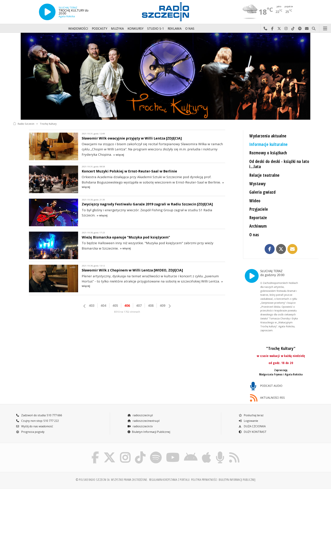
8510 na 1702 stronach (127, 311)
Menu (325, 28)
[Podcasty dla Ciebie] (220, 452)
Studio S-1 (155, 28)
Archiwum (258, 226)
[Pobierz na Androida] (191, 452)
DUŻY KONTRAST (255, 432)
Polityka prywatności (204, 480)
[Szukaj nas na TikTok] (140, 452)
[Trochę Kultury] (165, 76)
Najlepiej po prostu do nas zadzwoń (265, 28)
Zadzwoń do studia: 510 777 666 (41, 415)
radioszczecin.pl (142, 415)
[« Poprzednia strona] (84, 306)
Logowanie (250, 421)
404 (103, 305)
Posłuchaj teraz (253, 415)
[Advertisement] (50, 518)
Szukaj (313, 28)
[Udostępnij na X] (281, 249)
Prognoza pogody (32, 432)
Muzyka (117, 28)
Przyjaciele (258, 209)
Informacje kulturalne (268, 144)
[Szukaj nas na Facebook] (95, 452)
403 (91, 305)
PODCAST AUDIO (270, 386)
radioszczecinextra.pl (145, 421)
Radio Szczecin (26, 123)
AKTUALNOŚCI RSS (272, 398)
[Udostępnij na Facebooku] (270, 249)
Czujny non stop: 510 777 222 (40, 421)
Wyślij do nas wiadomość (306, 28)
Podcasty (99, 28)
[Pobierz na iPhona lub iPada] (206, 452)
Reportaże (258, 217)
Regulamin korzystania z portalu (169, 480)
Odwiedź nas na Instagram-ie (286, 28)
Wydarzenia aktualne (267, 136)
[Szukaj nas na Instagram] (125, 452)
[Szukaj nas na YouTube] (173, 452)
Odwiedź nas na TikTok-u (292, 28)
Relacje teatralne (264, 175)
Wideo (254, 200)
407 (139, 305)
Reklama (175, 28)
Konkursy (136, 28)
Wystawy (257, 183)
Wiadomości (78, 28)
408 (151, 305)
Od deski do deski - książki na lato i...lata (279, 164)
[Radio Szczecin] (165, 11)
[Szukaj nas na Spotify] (156, 452)
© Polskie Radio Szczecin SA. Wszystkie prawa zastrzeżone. (112, 480)
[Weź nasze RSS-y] (234, 452)
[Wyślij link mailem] (292, 249)
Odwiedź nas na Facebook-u (272, 28)
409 (162, 305)
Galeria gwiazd (262, 192)
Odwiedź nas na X (279, 28)
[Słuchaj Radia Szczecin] (47, 12)
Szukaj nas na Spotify (299, 28)
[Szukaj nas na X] (109, 452)
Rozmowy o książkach (268, 153)
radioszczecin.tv (142, 426)
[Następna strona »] (169, 306)
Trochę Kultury (48, 123)
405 (115, 305)
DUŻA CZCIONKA (254, 426)
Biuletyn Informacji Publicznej (151, 432)
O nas (189, 28)
